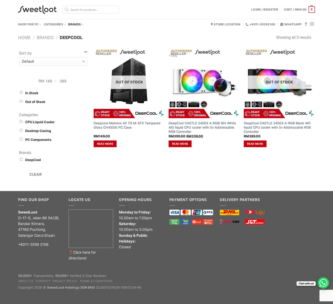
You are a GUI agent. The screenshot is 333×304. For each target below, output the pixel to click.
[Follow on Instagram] (312, 24)
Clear (35, 174)
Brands (74, 24)
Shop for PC (28, 24)
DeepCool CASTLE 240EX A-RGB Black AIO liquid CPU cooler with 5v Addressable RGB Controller (277, 127)
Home (24, 37)
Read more (105, 143)
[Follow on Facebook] (306, 24)
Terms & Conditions (96, 281)
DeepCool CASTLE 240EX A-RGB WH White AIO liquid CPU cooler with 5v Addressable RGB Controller (202, 127)
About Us (26, 281)
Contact (43, 281)
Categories (53, 24)
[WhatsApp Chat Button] (323, 283)
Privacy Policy (65, 281)
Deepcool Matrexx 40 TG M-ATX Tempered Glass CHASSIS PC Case (127, 125)
